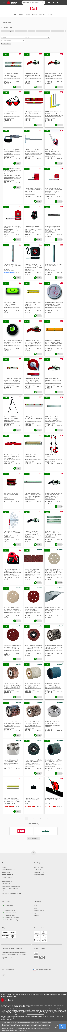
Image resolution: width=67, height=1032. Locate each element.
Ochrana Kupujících (39, 910)
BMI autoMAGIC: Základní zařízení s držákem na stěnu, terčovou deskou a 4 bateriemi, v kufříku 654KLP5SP (33, 228)
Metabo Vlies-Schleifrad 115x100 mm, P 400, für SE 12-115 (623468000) (32, 723)
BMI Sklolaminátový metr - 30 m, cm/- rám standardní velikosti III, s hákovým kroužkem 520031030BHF (54, 495)
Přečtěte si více (8, 958)
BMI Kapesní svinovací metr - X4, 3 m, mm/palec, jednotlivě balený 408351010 (33, 189)
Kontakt (36, 908)
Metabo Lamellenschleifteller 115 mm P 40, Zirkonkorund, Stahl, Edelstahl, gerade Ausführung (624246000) (33, 762)
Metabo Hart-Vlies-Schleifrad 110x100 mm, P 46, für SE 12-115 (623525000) (54, 647)
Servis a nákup (42, 14)
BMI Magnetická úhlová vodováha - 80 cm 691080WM (33, 417)
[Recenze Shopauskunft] (42, 958)
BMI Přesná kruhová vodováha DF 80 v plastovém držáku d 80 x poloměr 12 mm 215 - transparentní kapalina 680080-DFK (54, 306)
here (16, 1014)
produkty (28, 14)
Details (18, 82)
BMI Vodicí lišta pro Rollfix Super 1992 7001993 (53, 799)
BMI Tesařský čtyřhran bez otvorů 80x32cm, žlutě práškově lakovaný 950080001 (54, 113)
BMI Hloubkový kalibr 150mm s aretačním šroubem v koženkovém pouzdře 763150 (33, 151)
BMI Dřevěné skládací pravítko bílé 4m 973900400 (33, 455)
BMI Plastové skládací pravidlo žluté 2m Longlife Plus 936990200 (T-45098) (12, 799)
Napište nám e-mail (39, 872)
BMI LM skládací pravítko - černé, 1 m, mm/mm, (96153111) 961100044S (53, 227)
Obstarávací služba (39, 874)
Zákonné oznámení (7, 881)
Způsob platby (6, 872)
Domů (15, 14)
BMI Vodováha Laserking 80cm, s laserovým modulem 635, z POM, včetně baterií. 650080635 (33, 495)
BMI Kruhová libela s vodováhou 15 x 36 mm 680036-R (10, 304)
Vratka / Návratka (7, 877)
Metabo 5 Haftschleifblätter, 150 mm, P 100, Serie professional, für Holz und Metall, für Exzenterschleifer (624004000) (12, 649)
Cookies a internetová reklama (10, 888)
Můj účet (4, 867)
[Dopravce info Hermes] (12, 933)
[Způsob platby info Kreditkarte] (44, 941)
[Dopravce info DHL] (5, 933)
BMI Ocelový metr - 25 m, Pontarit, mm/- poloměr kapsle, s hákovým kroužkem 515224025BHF (33, 381)
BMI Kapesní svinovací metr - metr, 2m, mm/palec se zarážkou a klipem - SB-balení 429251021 (53, 152)
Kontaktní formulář (39, 867)
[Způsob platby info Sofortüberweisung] (44, 933)
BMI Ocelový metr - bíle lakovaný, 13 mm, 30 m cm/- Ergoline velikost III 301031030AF (53, 381)
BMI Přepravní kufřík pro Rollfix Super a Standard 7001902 (32, 799)
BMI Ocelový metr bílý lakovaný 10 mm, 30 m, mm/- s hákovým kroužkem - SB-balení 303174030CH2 (33, 267)
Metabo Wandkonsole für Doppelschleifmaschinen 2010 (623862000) (54, 609)
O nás (35, 905)
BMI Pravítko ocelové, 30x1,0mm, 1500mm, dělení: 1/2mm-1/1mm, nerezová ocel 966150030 (54, 533)
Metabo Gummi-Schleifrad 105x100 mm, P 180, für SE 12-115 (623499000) (32, 685)
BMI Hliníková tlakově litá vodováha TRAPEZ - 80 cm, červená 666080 (12, 456)
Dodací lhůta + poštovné (8, 869)
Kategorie (21, 14)
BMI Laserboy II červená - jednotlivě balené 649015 (11, 494)
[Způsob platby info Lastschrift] (44, 937)
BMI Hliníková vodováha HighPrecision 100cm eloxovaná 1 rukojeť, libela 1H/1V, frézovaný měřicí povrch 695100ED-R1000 (52, 420)
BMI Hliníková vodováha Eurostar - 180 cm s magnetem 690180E (11, 75)
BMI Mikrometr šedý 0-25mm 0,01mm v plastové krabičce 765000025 (12, 151)
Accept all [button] (62, 1026)
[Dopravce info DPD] (5, 937)
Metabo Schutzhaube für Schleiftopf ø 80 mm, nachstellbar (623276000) (52, 723)
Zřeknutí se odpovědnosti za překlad (11, 893)
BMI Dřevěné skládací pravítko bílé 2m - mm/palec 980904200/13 (33, 304)
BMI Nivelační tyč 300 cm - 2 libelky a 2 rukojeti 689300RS (12, 265)
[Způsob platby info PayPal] (37, 941)
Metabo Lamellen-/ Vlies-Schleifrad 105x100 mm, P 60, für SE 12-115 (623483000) (12, 685)
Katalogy (34, 14)
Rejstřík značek (33, 838)
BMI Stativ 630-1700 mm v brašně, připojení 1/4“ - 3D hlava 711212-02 (12, 418)
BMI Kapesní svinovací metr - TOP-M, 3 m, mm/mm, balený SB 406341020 (12, 227)
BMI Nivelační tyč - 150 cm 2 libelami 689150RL (53, 265)
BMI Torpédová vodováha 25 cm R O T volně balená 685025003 (33, 113)
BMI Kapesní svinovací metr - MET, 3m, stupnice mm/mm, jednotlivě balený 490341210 (12, 175)
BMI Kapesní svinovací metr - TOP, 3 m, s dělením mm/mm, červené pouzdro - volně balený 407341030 (53, 190)
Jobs (35, 913)
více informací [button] (23, 1030)
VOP (3, 891)
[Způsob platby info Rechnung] (37, 937)
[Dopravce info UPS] (12, 937)
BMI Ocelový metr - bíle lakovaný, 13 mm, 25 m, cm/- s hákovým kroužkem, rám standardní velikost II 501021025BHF (33, 534)
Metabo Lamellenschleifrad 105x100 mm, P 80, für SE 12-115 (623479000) (12, 723)
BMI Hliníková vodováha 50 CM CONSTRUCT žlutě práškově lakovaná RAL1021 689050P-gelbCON (54, 343)
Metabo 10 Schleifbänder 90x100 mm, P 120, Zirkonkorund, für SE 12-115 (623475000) (53, 686)
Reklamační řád (6, 883)
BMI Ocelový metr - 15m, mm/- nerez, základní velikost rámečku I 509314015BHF (33, 342)
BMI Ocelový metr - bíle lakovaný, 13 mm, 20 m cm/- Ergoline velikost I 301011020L (33, 76)
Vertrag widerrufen (7, 874)
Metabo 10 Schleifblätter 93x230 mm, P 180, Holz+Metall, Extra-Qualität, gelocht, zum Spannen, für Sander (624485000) (33, 573)
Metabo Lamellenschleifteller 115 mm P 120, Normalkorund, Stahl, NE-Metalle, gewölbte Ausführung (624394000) (33, 648)
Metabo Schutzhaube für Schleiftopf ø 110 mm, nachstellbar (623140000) (11, 761)
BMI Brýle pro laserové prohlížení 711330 (10, 112)
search (42, 3)
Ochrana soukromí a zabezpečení (11, 886)
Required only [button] (56, 1026)
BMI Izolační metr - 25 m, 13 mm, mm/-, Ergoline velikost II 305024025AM (53, 75)
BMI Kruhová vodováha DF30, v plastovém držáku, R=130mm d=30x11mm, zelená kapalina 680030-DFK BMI (13, 343)
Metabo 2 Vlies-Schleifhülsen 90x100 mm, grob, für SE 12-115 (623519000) (53, 761)
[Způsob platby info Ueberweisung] (37, 933)
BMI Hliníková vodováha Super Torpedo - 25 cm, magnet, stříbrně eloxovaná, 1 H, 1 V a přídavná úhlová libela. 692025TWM (12, 382)
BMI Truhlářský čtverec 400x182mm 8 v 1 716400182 (12, 532)
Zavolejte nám (37, 869)
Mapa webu (37, 915)
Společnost (50, 14)
